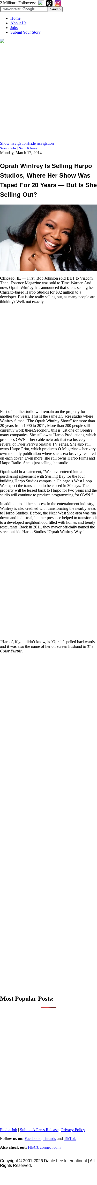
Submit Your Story (25, 32)
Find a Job (8, 1130)
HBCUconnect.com (44, 1147)
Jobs (14, 27)
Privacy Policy (73, 1130)
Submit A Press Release (39, 1130)
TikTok (70, 1138)
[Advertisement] (48, 92)
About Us (18, 23)
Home (15, 18)
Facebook (33, 1138)
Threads (49, 1138)
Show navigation (14, 143)
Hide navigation (41, 143)
